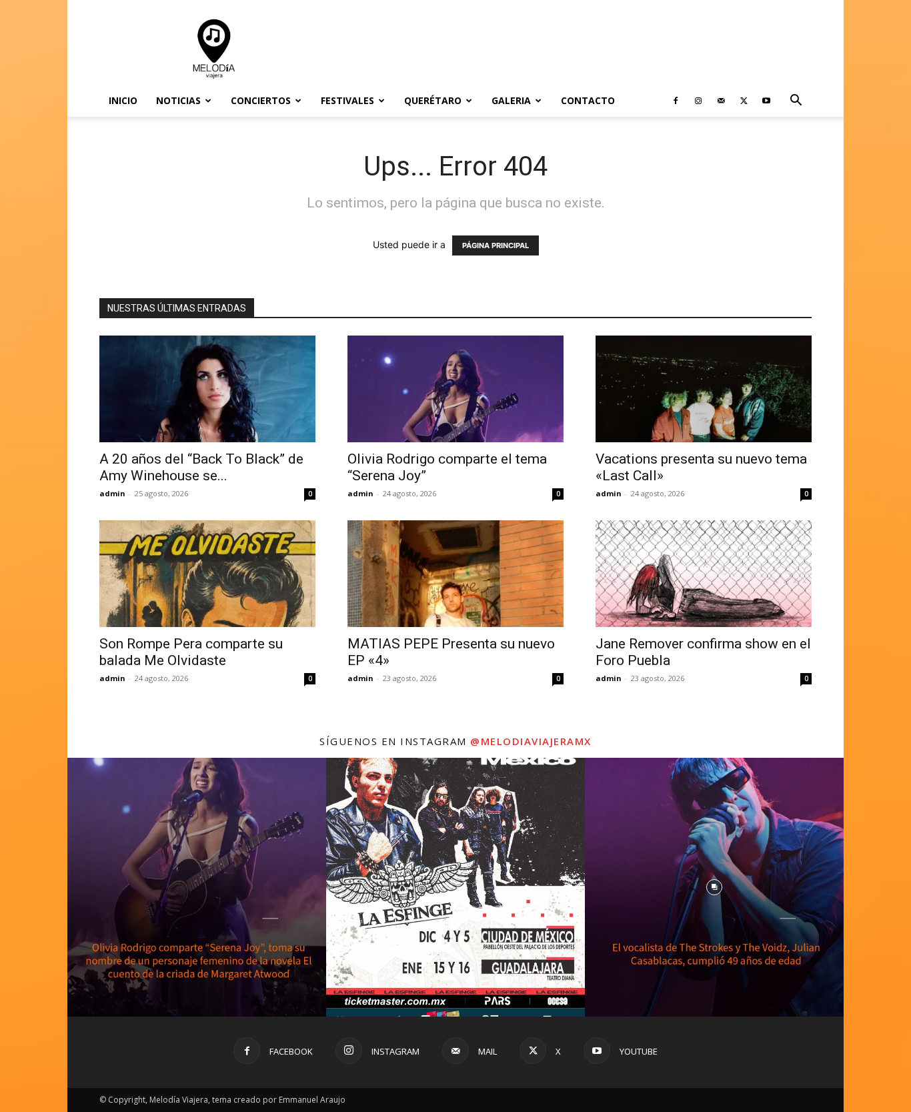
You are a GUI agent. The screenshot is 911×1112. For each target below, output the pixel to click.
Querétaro (433, 100)
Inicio (123, 100)
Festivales (347, 100)
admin (112, 493)
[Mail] (721, 101)
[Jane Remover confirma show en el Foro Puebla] (704, 573)
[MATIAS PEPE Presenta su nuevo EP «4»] (455, 573)
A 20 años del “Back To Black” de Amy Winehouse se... (201, 467)
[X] (744, 101)
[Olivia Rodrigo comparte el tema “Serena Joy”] (455, 389)
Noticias (178, 100)
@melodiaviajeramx (531, 741)
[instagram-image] (196, 887)
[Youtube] (766, 101)
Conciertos (261, 100)
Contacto (588, 100)
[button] (796, 101)
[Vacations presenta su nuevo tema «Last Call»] (704, 389)
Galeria (511, 100)
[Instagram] (698, 101)
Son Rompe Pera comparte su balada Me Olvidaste (191, 652)
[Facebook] (676, 101)
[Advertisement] (569, 49)
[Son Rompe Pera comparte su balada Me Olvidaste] (207, 573)
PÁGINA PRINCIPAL (495, 245)
